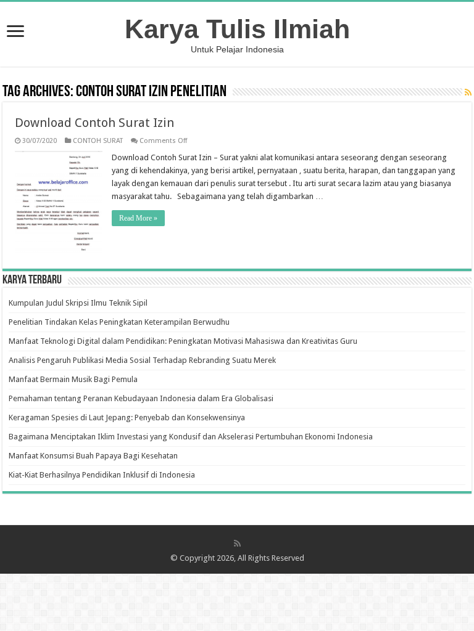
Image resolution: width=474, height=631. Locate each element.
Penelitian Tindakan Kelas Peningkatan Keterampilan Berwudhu (119, 322)
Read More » (138, 218)
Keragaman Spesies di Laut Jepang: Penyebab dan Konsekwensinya (127, 417)
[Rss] (237, 543)
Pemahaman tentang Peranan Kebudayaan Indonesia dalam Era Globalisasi (141, 398)
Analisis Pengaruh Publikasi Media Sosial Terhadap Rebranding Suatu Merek (142, 360)
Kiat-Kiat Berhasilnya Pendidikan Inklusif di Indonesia (102, 474)
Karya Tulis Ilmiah (237, 29)
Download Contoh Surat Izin (94, 122)
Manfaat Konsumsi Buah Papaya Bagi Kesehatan (93, 455)
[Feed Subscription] (468, 92)
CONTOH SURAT (98, 141)
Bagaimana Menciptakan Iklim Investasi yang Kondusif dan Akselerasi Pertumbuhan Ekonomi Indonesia (191, 436)
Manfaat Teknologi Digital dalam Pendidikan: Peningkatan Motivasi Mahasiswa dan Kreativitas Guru (183, 341)
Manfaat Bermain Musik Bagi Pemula (73, 379)
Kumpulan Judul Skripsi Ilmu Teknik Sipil (78, 302)
